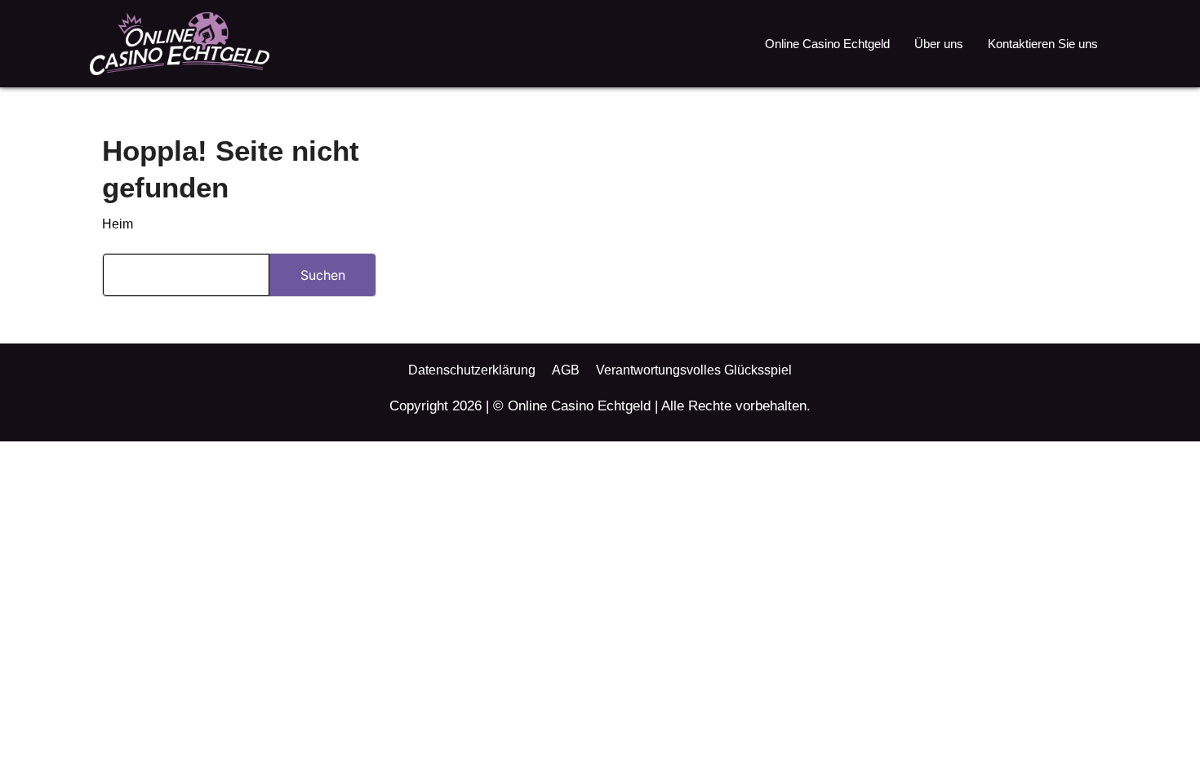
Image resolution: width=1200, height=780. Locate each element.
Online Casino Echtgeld (827, 44)
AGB (566, 370)
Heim (117, 224)
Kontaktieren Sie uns (1043, 44)
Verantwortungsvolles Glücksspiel (694, 370)
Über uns (938, 44)
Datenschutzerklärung (472, 370)
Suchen (322, 275)
